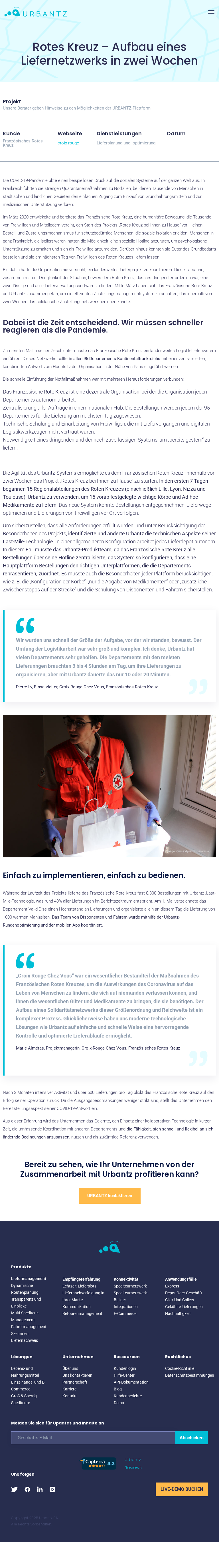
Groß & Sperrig (24, 1396)
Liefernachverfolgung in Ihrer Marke (83, 1296)
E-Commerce (125, 1313)
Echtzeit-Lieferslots (79, 1286)
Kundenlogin (125, 1368)
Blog (118, 1389)
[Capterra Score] (97, 1463)
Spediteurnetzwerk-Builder (131, 1296)
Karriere (69, 1389)
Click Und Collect (179, 1299)
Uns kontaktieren (77, 1375)
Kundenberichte (128, 1396)
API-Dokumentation (131, 1382)
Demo (119, 1402)
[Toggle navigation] (211, 12)
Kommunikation (76, 1306)
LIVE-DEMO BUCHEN (182, 1489)
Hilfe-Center (124, 1375)
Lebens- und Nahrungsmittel (25, 1372)
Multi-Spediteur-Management (25, 1316)
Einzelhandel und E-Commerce (28, 1385)
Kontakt (69, 1396)
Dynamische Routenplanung (24, 1289)
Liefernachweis (24, 1340)
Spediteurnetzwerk (130, 1286)
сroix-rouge (68, 143)
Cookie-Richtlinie (179, 1368)
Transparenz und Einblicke (26, 1302)
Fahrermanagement (28, 1326)
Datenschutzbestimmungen (186, 1375)
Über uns (70, 1368)
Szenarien (20, 1333)
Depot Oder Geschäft (183, 1293)
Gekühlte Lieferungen (184, 1306)
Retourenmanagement (82, 1313)
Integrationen (126, 1306)
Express (172, 1286)
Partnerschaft (74, 1382)
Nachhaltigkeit (178, 1313)
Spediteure (20, 1402)
